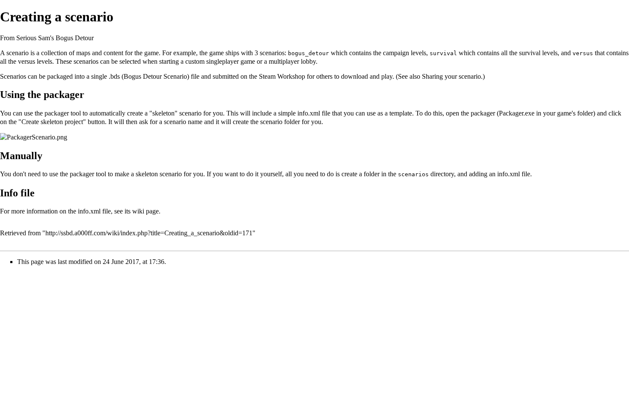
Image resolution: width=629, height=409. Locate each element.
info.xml (308, 113)
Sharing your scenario (451, 76)
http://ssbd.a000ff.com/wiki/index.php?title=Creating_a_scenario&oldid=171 (148, 233)
